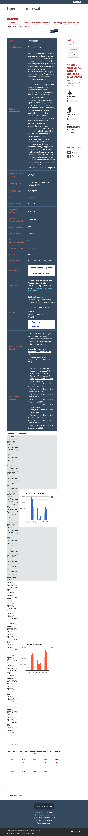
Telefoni (35, 326)
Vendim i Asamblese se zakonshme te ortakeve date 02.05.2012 (39, 352)
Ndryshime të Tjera (40, 273)
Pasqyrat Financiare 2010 (40, 371)
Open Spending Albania (44, 815)
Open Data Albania (44, 812)
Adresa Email (37, 322)
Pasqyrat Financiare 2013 (40, 376)
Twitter (74, 152)
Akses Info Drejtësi (44, 820)
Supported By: (42, 806)
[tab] (41, 268)
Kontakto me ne (28, 833)
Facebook (75, 156)
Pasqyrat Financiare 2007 (40, 368)
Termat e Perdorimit (14, 833)
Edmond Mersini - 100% (73, 52)
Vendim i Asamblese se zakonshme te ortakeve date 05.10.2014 (39, 359)
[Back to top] (79, 832)
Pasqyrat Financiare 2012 (40, 373)
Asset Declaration (44, 823)
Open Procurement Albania (44, 818)
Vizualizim (14, 744)
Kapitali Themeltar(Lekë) (41, 267)
